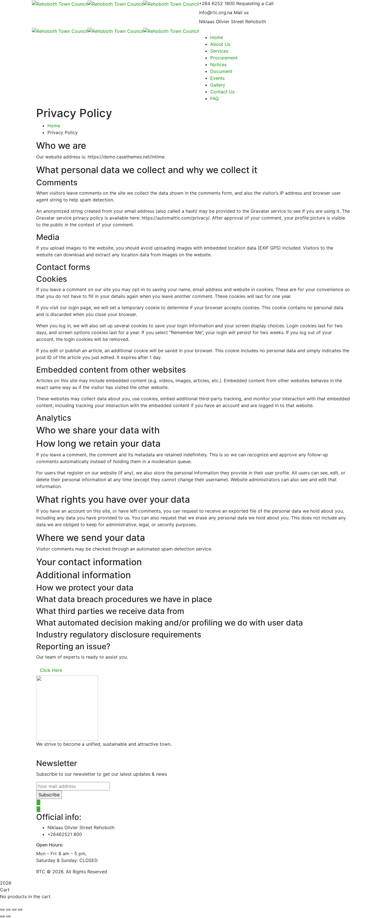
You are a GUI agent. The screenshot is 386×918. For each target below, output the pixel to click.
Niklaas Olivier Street (221, 21)
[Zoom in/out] (2, 909)
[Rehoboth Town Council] (60, 3)
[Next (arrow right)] (8, 916)
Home (53, 125)
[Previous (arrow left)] (2, 916)
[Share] (14, 909)
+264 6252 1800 (217, 3)
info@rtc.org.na (215, 12)
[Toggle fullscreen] (8, 909)
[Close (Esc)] (20, 909)
